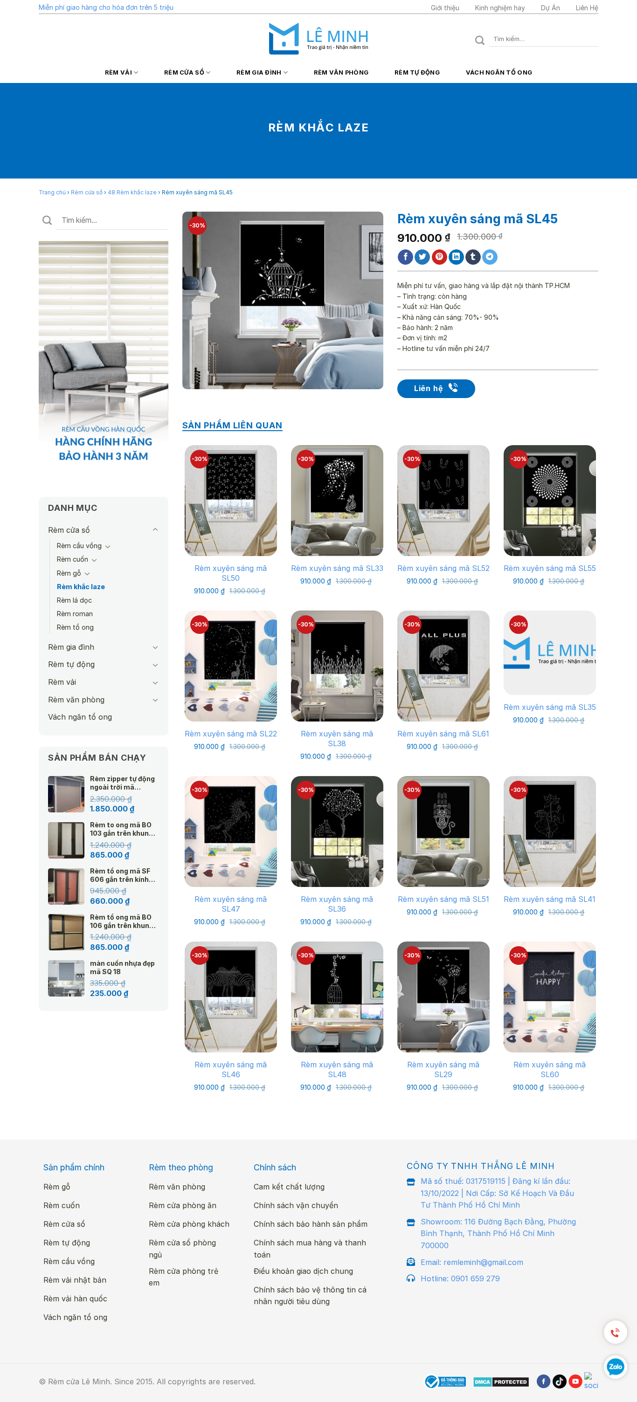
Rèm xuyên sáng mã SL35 (550, 707)
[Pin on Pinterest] (439, 257)
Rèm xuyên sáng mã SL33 (337, 568)
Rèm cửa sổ (184, 72)
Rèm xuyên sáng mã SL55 (550, 568)
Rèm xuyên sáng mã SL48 (337, 1069)
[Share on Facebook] (405, 257)
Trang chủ (52, 192)
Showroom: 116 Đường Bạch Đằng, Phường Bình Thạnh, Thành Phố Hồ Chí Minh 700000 (498, 1233)
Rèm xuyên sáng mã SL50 (230, 573)
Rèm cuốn (72, 559)
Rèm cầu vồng (79, 546)
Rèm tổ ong (75, 627)
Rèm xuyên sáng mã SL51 (443, 899)
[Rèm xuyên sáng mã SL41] (550, 831)
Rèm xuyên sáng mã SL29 (443, 1069)
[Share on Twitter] (422, 257)
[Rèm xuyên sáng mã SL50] (231, 500)
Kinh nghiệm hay (500, 8)
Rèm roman (75, 614)
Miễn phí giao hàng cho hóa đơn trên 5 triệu (106, 7)
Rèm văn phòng (341, 72)
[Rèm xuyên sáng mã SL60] (550, 997)
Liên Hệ (587, 8)
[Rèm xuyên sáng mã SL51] (443, 831)
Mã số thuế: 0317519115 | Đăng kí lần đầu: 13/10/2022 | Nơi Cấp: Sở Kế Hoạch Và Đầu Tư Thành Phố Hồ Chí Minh (497, 1193)
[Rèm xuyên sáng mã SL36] (337, 831)
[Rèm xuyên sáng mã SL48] (337, 997)
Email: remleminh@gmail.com (472, 1262)
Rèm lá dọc (74, 600)
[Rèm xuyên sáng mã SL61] (443, 666)
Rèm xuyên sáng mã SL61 (443, 733)
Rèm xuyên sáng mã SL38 (337, 738)
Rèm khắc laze (81, 587)
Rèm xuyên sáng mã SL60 (549, 1069)
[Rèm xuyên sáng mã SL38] (337, 666)
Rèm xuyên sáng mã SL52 (443, 568)
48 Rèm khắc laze (132, 192)
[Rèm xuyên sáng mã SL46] (231, 997)
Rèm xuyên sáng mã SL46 (230, 1069)
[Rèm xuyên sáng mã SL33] (337, 500)
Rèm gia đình (258, 72)
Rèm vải (118, 72)
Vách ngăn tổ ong (499, 72)
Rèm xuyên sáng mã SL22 (231, 733)
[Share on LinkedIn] (456, 257)
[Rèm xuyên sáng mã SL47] (231, 831)
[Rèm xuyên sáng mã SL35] (550, 652)
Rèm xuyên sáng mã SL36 (337, 904)
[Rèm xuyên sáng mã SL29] (443, 997)
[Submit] (480, 39)
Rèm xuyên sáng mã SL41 (549, 899)
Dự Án (550, 8)
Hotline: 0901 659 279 (460, 1278)
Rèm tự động (417, 72)
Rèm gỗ (69, 573)
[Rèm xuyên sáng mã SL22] (231, 666)
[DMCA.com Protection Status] (501, 1382)
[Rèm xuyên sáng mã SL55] (550, 500)
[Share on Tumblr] (473, 257)
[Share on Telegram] (490, 257)
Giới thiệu (445, 8)
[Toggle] (155, 530)
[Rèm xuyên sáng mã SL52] (443, 500)
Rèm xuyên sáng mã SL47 (230, 904)
